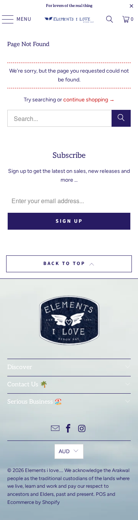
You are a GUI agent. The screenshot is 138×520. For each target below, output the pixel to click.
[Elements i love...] (69, 19)
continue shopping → (89, 99)
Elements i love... (43, 470)
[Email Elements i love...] (55, 429)
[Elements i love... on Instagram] (82, 429)
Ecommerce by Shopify (33, 502)
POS (101, 494)
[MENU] (4, 19)
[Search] (109, 19)
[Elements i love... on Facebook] (68, 429)
